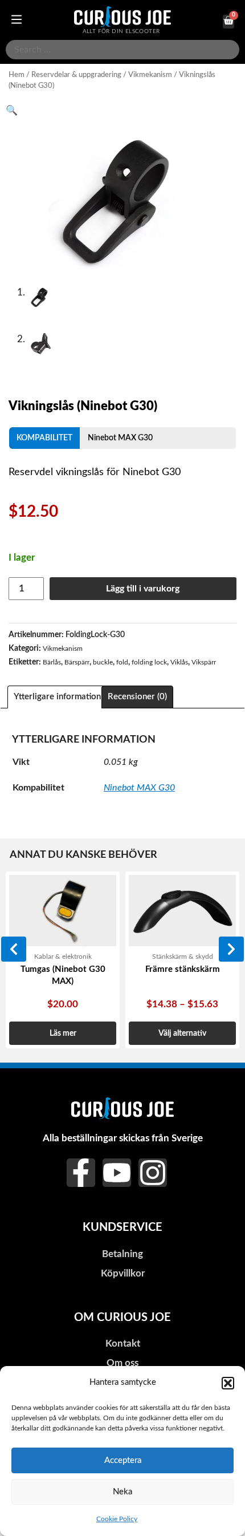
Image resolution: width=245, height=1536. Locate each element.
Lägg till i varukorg (142, 588)
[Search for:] (122, 49)
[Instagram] (152, 1172)
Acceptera (122, 1460)
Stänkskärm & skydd (182, 956)
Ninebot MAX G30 (120, 437)
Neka (122, 1492)
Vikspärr (203, 662)
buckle (103, 662)
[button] (228, 1383)
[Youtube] (117, 1172)
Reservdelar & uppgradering (76, 74)
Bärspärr (76, 662)
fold (122, 662)
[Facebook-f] (81, 1172)
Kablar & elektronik (63, 956)
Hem (16, 74)
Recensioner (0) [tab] (137, 696)
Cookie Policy (116, 1518)
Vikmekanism (150, 74)
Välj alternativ (182, 1033)
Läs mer (63, 1033)
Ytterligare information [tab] (57, 696)
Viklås (179, 662)
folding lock (149, 662)
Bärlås (52, 662)
